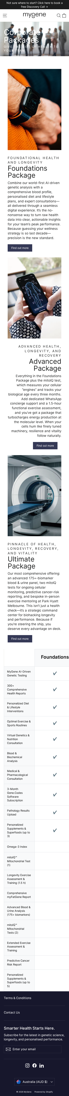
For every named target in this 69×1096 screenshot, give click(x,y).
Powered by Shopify (43, 1092)
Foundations (55, 657)
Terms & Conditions (17, 998)
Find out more (20, 247)
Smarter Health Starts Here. (29, 1028)
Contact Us (12, 1012)
